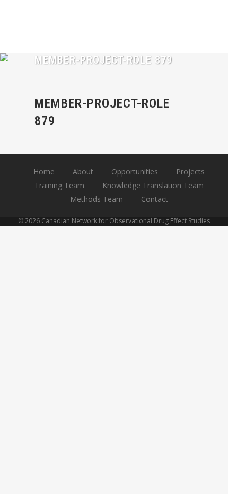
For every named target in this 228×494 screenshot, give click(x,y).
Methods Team (96, 199)
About (83, 171)
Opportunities (134, 171)
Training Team (59, 185)
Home (44, 171)
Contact (154, 199)
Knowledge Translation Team (153, 185)
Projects (190, 171)
